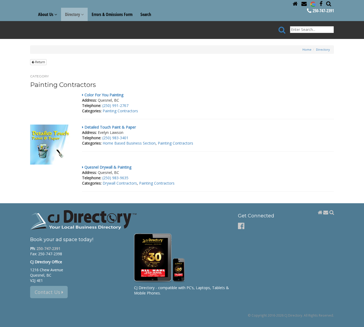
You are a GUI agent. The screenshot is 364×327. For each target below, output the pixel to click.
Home (307, 49)
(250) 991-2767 (115, 105)
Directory (323, 49)
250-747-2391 (323, 11)
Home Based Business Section (129, 143)
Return (39, 62)
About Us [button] (46, 14)
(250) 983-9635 (115, 177)
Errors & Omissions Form (112, 14)
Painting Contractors (120, 110)
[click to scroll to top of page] (356, 320)
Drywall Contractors (120, 183)
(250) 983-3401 (115, 137)
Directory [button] (73, 14)
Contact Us (48, 292)
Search (145, 14)
